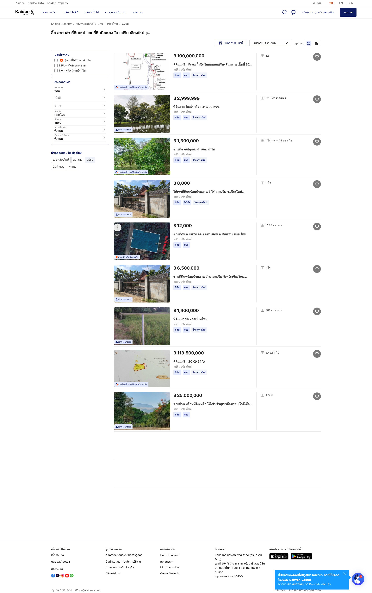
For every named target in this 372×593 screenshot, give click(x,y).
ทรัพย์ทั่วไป (92, 12)
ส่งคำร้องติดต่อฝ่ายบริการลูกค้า (124, 555)
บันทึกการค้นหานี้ (233, 43)
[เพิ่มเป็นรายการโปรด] (317, 56)
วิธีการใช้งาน (113, 573)
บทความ (137, 12)
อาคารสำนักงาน (115, 12)
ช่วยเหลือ (315, 3)
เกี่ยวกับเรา (57, 555)
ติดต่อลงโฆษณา (60, 562)
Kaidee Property (57, 3)
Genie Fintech (169, 573)
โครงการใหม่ (49, 12)
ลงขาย (348, 12)
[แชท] (293, 12)
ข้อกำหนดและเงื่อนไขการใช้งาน (123, 562)
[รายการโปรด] (284, 12)
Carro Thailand (169, 555)
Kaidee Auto (36, 3)
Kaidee (20, 3)
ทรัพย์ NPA (71, 12)
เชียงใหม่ (112, 23)
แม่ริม (125, 23)
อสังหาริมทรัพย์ (85, 23)
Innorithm (166, 562)
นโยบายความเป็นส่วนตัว (120, 567)
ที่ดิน (100, 23)
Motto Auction (169, 567)
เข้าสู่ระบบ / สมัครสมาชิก (318, 12)
